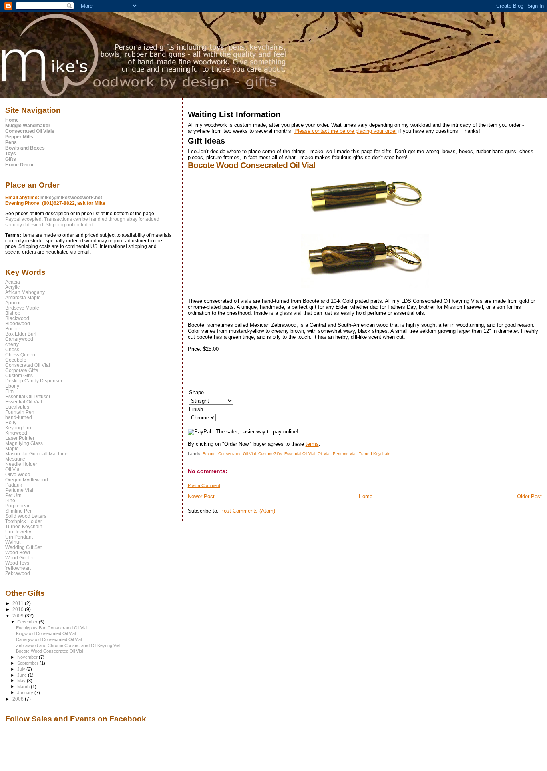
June (22, 675)
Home (365, 496)
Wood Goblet (19, 557)
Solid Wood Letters (25, 516)
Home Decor (19, 165)
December (28, 621)
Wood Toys (17, 562)
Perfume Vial (344, 453)
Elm (9, 391)
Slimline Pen (19, 510)
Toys (10, 153)
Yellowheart (18, 568)
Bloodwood (17, 323)
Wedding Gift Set (23, 547)
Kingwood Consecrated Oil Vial (46, 633)
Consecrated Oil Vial (237, 453)
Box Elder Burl (20, 333)
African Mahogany (25, 292)
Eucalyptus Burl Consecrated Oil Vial (51, 627)
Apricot (12, 302)
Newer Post (201, 496)
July (21, 669)
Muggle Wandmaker (27, 125)
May (22, 680)
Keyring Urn (18, 427)
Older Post (529, 496)
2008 (18, 698)
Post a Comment (204, 485)
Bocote (209, 453)
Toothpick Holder (23, 521)
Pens (11, 142)
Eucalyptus (17, 406)
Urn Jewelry (18, 531)
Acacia (12, 281)
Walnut (12, 542)
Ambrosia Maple (23, 297)
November (28, 657)
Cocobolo (15, 359)
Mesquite (15, 458)
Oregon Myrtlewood (26, 479)
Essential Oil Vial (299, 453)
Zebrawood (17, 573)
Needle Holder (21, 464)
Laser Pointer (19, 438)
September (28, 663)
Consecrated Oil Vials (29, 131)
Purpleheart (18, 505)
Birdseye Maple (22, 307)
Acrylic (12, 287)
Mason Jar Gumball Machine (36, 453)
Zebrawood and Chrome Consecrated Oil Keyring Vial (68, 645)
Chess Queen (20, 354)
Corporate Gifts (21, 370)
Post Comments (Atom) (247, 511)
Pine (10, 500)
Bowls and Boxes (25, 148)
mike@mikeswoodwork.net (71, 197)
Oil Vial (324, 453)
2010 (18, 609)
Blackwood (17, 318)
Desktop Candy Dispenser (33, 380)
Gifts (10, 159)
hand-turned (18, 417)
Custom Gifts (270, 453)
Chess (12, 349)
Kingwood (16, 432)
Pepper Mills (19, 137)
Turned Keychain (374, 453)
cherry (12, 344)
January (25, 692)
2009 (18, 615)
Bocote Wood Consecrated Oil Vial (49, 651)
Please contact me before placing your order (345, 131)
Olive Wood (17, 474)
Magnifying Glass (24, 443)
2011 (18, 603)
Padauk (13, 484)
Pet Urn (13, 495)
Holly (10, 422)
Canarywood (19, 339)
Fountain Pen (19, 412)
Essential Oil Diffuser (27, 396)
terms (312, 444)
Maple (12, 448)
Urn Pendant (19, 536)
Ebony (12, 386)
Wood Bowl (17, 552)
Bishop (12, 313)
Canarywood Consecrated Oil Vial (49, 639)
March (24, 686)
